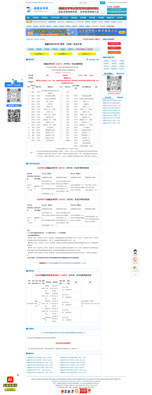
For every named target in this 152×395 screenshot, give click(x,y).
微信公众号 (120, 73)
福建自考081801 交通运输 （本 (111, 110)
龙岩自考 (81, 26)
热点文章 (108, 97)
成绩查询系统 (52, 22)
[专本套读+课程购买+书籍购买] (91, 39)
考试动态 (120, 97)
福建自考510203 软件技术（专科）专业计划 (39, 360)
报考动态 (45, 17)
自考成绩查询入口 (114, 48)
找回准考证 (114, 69)
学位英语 (121, 69)
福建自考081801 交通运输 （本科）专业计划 (72, 362)
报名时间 (114, 61)
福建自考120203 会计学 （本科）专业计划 (39, 370)
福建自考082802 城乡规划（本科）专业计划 (39, 357)
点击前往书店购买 (63, 343)
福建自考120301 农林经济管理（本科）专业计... (73, 372)
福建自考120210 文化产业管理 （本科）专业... (40, 367)
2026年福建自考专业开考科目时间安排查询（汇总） (68, 263)
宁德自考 (87, 26)
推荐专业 (70, 49)
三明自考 (55, 26)
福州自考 (35, 26)
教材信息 (74, 17)
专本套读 (101, 17)
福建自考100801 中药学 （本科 (111, 120)
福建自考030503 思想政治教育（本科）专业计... (73, 357)
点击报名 (116, 7)
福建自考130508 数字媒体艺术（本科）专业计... (40, 362)
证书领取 (121, 63)
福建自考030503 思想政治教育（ (112, 103)
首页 (28, 17)
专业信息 (30, 49)
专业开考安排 (55, 17)
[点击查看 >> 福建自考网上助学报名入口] (14, 122)
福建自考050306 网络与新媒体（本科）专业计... (40, 365)
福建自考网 (29, 39)
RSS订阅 (118, 2)
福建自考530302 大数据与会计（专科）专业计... (40, 372)
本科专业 (42, 39)
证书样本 (114, 66)
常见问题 (92, 17)
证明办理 (106, 66)
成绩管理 (114, 63)
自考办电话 (112, 2)
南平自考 (74, 26)
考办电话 (106, 69)
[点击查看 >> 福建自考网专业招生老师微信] (14, 102)
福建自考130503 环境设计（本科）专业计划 (72, 360)
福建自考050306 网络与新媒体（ (112, 113)
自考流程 (106, 61)
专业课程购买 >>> (63, 54)
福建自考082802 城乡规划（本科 (112, 100)
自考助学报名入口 (114, 52)
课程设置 (38, 49)
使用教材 (62, 49)
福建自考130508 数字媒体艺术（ (112, 108)
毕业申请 (106, 22)
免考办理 (87, 22)
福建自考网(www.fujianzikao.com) (43, 2)
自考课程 (120, 17)
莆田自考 (48, 26)
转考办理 (94, 22)
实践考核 (54, 49)
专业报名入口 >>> (87, 54)
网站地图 (124, 2)
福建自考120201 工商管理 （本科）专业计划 (72, 365)
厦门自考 (42, 26)
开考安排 (46, 49)
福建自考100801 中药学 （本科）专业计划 (72, 367)
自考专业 (65, 17)
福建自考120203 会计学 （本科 (111, 123)
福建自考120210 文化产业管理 (111, 118)
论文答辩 (113, 22)
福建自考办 (110, 17)
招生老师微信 (108, 73)
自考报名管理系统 (114, 43)
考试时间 (121, 61)
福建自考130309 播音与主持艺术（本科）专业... (73, 370)
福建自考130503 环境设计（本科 (112, 105)
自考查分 (106, 63)
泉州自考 (61, 26)
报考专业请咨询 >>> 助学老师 (84, 49)
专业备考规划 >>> (39, 54)
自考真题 (83, 17)
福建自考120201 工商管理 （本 (111, 115)
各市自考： (29, 26)
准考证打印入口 (70, 22)
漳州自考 (68, 26)
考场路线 (121, 66)
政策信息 (36, 17)
